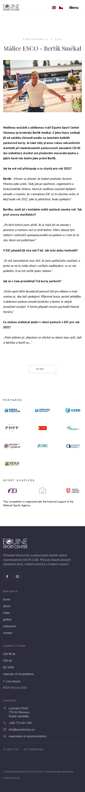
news (40, 369)
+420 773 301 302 (20, 723)
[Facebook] (7, 577)
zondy (16, 777)
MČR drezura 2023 (15, 687)
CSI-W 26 (9, 654)
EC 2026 (8, 667)
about (6, 606)
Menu (74, 7)
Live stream (13, 681)
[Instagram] (17, 577)
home (6, 599)
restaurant (9, 626)
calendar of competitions (18, 674)
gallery (7, 619)
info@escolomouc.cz (22, 729)
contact (7, 633)
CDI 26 (7, 660)
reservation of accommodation (28, 736)
